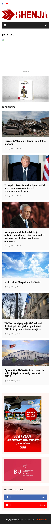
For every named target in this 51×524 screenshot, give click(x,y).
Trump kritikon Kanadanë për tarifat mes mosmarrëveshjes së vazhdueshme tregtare (24, 188)
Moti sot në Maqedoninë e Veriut (22, 282)
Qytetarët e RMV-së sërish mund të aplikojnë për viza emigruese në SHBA (24, 373)
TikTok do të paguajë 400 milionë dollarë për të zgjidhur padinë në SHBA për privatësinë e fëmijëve (23, 326)
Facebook (2, 4)
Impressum (41, 519)
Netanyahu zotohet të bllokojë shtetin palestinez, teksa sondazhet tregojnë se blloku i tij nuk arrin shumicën (24, 237)
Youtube (7, 4)
